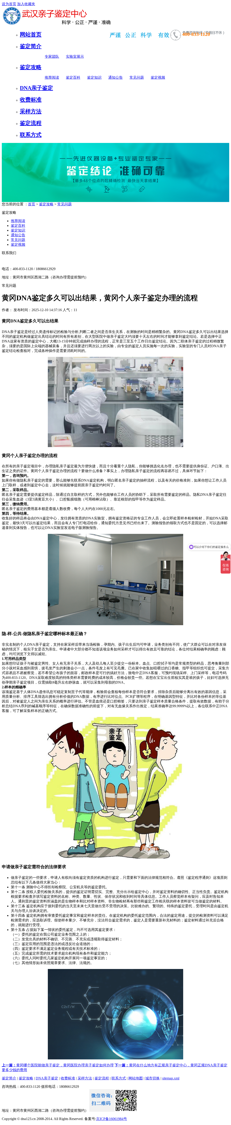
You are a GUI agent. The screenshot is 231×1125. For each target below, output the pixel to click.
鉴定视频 (158, 77)
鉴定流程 (31, 123)
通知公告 (115, 77)
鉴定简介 (31, 46)
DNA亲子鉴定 (36, 88)
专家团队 (52, 56)
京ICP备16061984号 (111, 1119)
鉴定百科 (73, 77)
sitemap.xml (170, 1078)
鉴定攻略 (31, 67)
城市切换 (152, 1078)
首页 (31, 204)
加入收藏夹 (26, 4)
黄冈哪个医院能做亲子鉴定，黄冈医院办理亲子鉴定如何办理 (58, 1065)
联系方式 (31, 135)
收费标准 (31, 100)
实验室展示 (75, 56)
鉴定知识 (94, 77)
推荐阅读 (52, 77)
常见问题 (136, 77)
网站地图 (135, 1078)
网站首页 (31, 34)
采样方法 (31, 111)
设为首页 (9, 4)
